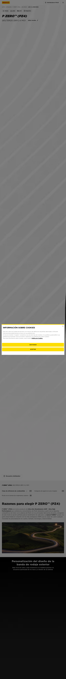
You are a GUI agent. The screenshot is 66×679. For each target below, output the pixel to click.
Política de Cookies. (37, 338)
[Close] (63, 326)
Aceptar (33, 349)
